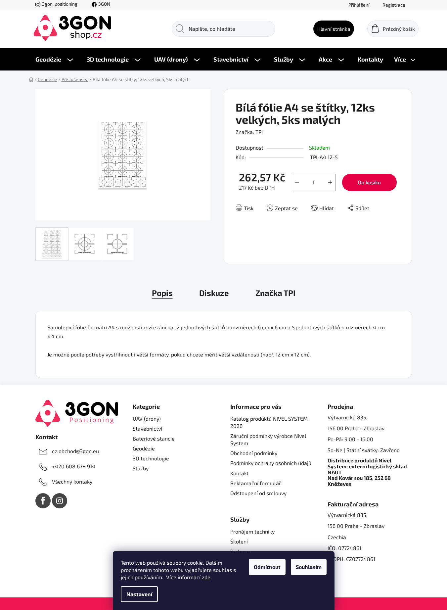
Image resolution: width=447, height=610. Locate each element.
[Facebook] (43, 500)
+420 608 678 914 (73, 466)
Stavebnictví (147, 428)
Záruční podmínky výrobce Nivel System (268, 439)
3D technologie (151, 458)
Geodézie (144, 448)
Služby (141, 468)
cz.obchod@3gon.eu (75, 451)
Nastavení (139, 594)
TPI (259, 132)
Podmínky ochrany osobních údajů (270, 463)
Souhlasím (309, 567)
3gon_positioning (59, 4)
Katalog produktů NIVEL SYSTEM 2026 (269, 422)
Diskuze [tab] (214, 293)
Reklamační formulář (255, 483)
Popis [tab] (162, 293)
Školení (239, 541)
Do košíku (369, 182)
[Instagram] (59, 500)
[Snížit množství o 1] (297, 182)
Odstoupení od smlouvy (258, 493)
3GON (104, 4)
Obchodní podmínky (253, 453)
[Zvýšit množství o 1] (330, 182)
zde (206, 577)
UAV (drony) (147, 418)
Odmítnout (267, 567)
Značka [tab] (275, 293)
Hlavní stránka (333, 29)
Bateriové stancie (154, 438)
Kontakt (239, 473)
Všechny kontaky (72, 481)
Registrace (393, 5)
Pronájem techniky (252, 531)
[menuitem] (54, 59)
